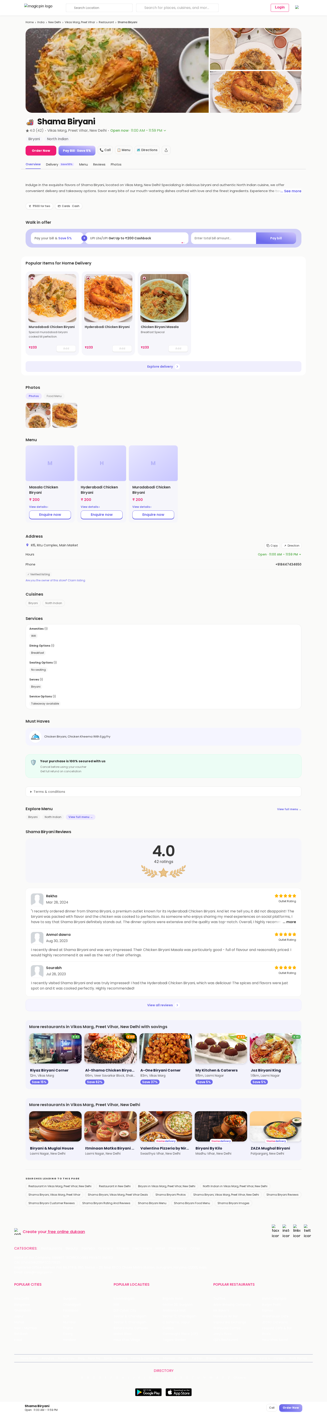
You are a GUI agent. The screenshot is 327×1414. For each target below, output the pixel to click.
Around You (66, 1358)
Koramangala (124, 1299)
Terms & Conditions (145, 1358)
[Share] (166, 150)
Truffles (219, 1299)
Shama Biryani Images (233, 1203)
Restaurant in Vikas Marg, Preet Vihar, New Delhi (59, 1186)
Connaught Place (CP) (180, 1334)
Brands (211, 1358)
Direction (293, 545)
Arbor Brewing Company (232, 1305)
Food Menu (54, 396)
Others (240, 1378)
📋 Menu (123, 150)
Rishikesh (21, 1334)
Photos (34, 396)
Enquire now (50, 514)
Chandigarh (72, 1305)
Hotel (160, 1248)
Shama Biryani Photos (170, 1195)
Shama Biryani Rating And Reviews (106, 1203)
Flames (267, 1310)
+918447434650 (288, 564)
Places (183, 1358)
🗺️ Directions (147, 150)
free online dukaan (66, 1231)
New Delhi (54, 22)
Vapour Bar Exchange (229, 1322)
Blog (81, 1358)
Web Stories (298, 1358)
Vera (263, 1358)
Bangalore (22, 1305)
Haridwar (69, 1340)
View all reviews (160, 1005)
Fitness (123, 1248)
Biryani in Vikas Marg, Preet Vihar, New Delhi (166, 1186)
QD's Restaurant (225, 1340)
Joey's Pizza (222, 1334)
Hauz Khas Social (275, 1340)
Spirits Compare (115, 1358)
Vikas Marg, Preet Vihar (80, 22)
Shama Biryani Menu (152, 1203)
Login (280, 7)
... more (289, 921)
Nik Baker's (221, 1310)
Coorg (68, 1334)
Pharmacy (177, 1248)
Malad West (123, 1334)
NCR (66, 1316)
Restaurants (51, 1248)
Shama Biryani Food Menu (192, 1203)
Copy (274, 545)
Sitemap (169, 1358)
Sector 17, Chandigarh (179, 1316)
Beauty (72, 1248)
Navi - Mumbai (25, 1328)
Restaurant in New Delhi (115, 1186)
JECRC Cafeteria (275, 1322)
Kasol (18, 1340)
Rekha (51, 896)
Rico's (266, 1334)
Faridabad (70, 1310)
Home (30, 22)
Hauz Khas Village (127, 1340)
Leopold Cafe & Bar (277, 1328)
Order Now (41, 150)
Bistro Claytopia (274, 1299)
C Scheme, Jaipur (176, 1322)
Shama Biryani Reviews (282, 1195)
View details (38, 507)
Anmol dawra (58, 934)
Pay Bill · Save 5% (77, 150)
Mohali (19, 1322)
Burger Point (271, 1305)
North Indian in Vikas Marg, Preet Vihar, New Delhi (235, 1186)
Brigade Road (173, 1299)
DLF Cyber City (125, 1310)
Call (272, 1408)
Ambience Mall (174, 1310)
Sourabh (54, 967)
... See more (291, 191)
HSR (116, 1305)
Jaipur (19, 1316)
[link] (52, 313)
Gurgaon (70, 1299)
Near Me (94, 1358)
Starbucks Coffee (227, 1328)
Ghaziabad (22, 1310)
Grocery (105, 1248)
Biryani (33, 603)
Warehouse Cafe (275, 1316)
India (40, 22)
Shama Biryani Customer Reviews (51, 1203)
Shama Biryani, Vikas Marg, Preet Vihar (54, 1195)
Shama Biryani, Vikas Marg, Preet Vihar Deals (118, 1195)
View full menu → (289, 809)
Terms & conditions (49, 791)
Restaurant (106, 22)
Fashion (88, 1248)
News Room (29, 1358)
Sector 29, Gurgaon (178, 1305)
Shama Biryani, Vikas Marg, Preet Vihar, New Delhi (226, 1195)
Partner (197, 1358)
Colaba (168, 1328)
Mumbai (69, 1322)
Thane (68, 1328)
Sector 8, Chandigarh (130, 1316)
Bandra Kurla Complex (131, 1328)
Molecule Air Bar (225, 1316)
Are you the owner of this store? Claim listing (55, 580)
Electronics (142, 1248)
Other (195, 1248)
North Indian (53, 603)
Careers (280, 1358)
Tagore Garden (174, 1340)
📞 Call (105, 150)
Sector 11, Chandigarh (130, 1322)
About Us (47, 1358)
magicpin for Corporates (238, 1358)
